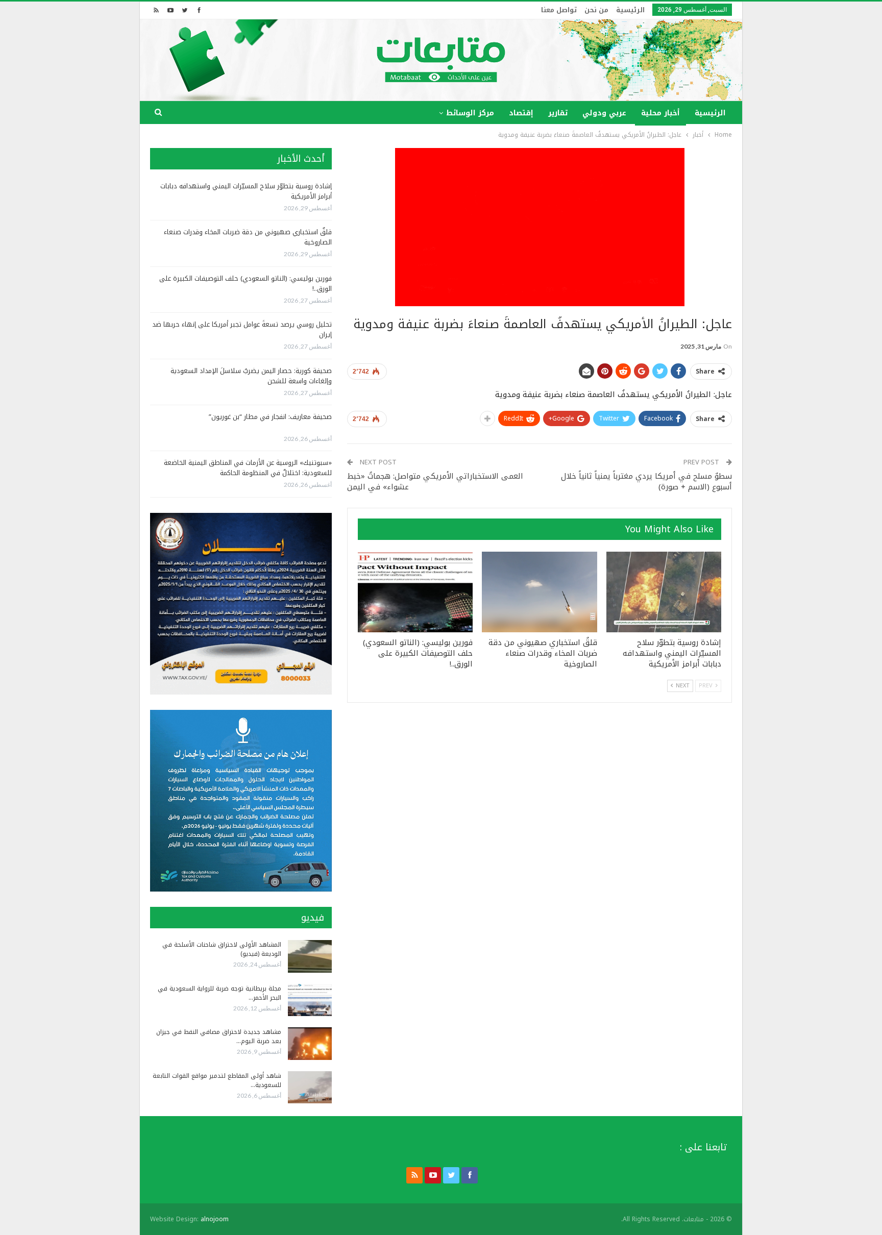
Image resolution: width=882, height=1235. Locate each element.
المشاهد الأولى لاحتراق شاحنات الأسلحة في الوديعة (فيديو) (221, 949)
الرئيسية (630, 10)
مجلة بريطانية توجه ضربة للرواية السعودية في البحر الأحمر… (219, 993)
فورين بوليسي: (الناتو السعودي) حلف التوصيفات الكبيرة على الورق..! (245, 283)
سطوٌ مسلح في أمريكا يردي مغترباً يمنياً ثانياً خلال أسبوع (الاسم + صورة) (646, 481)
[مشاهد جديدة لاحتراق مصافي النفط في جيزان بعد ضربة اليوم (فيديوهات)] (310, 1043)
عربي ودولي (604, 113)
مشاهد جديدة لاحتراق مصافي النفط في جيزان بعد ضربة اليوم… (218, 1036)
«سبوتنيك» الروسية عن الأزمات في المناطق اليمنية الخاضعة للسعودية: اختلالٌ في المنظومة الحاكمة (248, 467)
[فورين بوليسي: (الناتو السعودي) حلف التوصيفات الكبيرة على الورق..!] (415, 592)
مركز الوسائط (470, 113)
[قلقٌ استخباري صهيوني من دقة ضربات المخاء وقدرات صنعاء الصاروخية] (539, 592)
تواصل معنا (559, 10)
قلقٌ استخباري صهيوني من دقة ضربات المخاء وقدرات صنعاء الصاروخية (248, 237)
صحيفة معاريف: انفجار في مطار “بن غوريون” (270, 416)
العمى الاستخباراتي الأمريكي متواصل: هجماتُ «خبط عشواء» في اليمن (435, 481)
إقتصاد (521, 113)
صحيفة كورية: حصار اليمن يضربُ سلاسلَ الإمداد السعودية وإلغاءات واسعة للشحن (251, 375)
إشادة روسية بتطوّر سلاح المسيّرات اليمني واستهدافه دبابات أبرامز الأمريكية (246, 191)
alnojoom (215, 1219)
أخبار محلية (660, 113)
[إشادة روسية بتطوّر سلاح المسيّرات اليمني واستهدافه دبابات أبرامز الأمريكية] (663, 592)
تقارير (558, 113)
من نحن (596, 10)
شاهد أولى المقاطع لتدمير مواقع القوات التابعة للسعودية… (217, 1080)
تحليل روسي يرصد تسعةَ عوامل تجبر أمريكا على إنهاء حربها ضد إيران (242, 329)
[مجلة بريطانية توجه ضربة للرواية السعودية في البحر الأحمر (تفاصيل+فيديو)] (310, 1000)
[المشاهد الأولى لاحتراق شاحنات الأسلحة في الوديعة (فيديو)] (310, 956)
